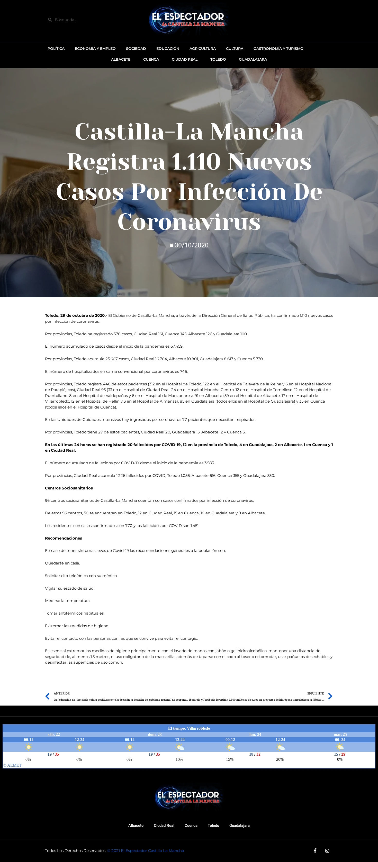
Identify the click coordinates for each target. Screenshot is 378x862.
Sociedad (136, 48)
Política (56, 48)
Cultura (234, 48)
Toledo (213, 825)
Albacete (135, 825)
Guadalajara (239, 825)
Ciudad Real (164, 825)
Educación (167, 48)
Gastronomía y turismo (278, 48)
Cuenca (191, 825)
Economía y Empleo (95, 48)
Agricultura (203, 48)
